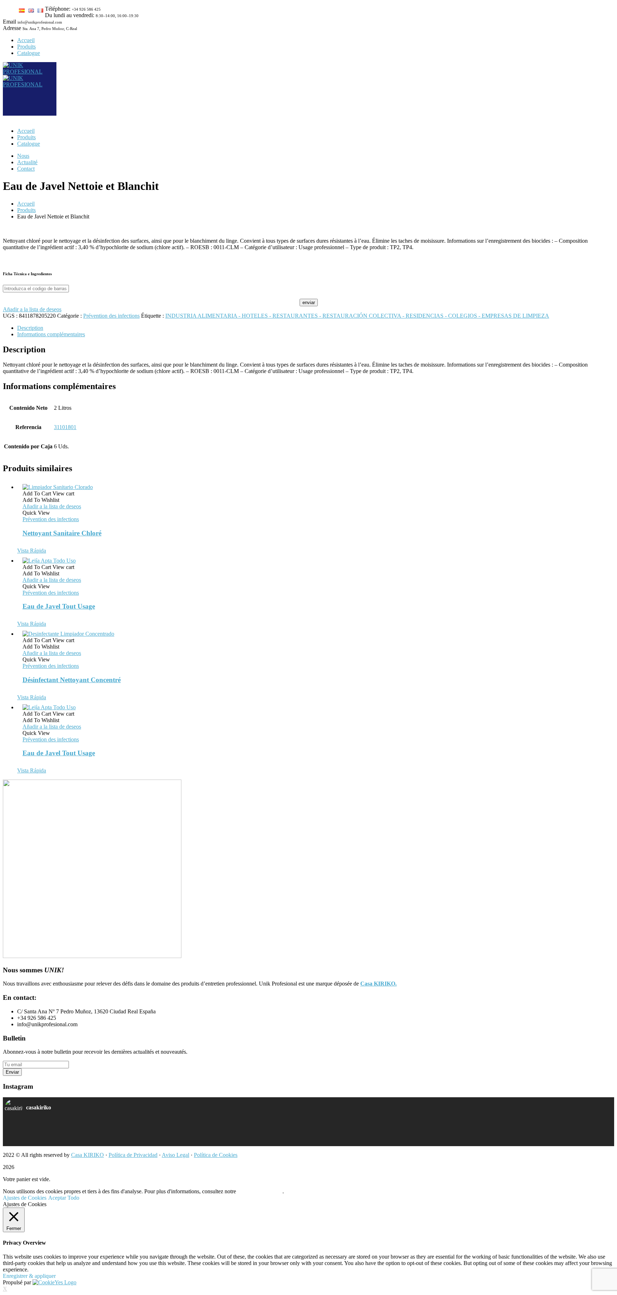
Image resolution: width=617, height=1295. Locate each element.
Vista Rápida (31, 551)
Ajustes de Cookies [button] (24, 1198)
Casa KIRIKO (87, 1155)
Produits (26, 210)
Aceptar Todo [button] (63, 1198)
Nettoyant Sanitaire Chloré (61, 533)
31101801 (65, 427)
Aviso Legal (175, 1155)
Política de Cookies (215, 1155)
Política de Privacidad (133, 1155)
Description (30, 328)
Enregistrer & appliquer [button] (29, 1276)
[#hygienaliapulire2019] (460, 1127)
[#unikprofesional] (156, 1136)
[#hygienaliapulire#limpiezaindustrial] (460, 1136)
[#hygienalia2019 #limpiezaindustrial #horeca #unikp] (156, 1127)
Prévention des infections (111, 316)
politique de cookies (259, 1191)
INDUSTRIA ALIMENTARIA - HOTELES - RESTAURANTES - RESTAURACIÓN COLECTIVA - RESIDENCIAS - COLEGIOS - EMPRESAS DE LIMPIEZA (357, 316)
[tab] (315, 328)
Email (9, 22)
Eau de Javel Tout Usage (58, 606)
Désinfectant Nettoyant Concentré (71, 680)
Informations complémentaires (51, 334)
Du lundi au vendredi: (69, 15)
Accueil (26, 204)
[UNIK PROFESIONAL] (29, 72)
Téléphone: (57, 9)
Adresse (12, 28)
